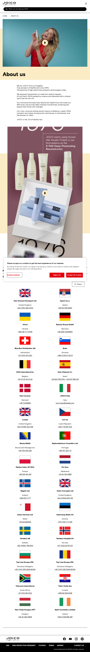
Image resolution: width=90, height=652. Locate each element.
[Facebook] (64, 639)
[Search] (7, 9)
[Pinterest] (82, 639)
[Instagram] (76, 639)
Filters (79, 284)
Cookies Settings (13, 275)
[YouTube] (70, 639)
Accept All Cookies (74, 275)
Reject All (57, 275)
